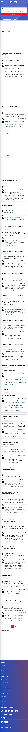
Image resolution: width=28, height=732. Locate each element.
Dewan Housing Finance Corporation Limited (10, 417)
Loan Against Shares (18, 243)
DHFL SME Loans (9, 435)
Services (3, 685)
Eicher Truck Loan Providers (16, 123)
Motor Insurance (14, 359)
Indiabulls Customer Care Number (13, 390)
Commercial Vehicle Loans (18, 219)
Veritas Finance (7, 575)
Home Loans (8, 121)
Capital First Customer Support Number (14, 381)
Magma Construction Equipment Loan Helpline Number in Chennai (8, 24)
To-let (2, 668)
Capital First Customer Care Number (14, 365)
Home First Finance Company (11, 601)
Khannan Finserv (7, 205)
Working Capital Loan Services (12, 593)
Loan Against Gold (9, 309)
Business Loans (8, 314)
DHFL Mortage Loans (19, 433)
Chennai (6, 21)
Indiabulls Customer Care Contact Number (15, 402)
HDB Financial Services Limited (12, 226)
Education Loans (9, 620)
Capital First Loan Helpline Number (13, 382)
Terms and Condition (6, 690)
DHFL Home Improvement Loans (13, 510)
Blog (2, 673)
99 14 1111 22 (10, 711)
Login (25, 2)
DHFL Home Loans (19, 486)
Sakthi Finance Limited (9, 180)
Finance (6, 217)
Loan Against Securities (15, 242)
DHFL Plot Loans (18, 435)
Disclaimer (3, 696)
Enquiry (11, 21)
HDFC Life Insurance (10, 240)
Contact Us (3, 704)
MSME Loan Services (10, 591)
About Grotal (4, 679)
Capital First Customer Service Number (14, 377)
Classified (3, 670)
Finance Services (9, 221)
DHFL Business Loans (18, 509)
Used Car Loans (12, 312)
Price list (3, 699)
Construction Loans (17, 618)
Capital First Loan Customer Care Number (15, 379)
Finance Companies (9, 124)
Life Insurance (17, 357)
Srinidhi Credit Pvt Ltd (9, 107)
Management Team (6, 682)
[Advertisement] (14, 41)
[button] (13, 2)
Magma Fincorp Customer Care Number (12, 54)
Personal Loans (8, 192)
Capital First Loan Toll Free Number (13, 376)
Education (3, 665)
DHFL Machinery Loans (10, 436)
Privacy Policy (4, 693)
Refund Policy (4, 701)
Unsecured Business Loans (15, 217)
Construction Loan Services (11, 595)
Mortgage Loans (17, 221)
